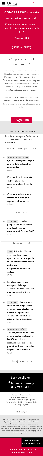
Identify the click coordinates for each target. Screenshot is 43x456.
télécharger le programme (22, 132)
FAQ (33, 400)
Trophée (26, 400)
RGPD (20, 402)
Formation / (20, 400)
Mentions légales (11, 402)
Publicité (14, 395)
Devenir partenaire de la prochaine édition (22, 451)
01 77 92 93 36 (22, 387)
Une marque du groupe (22, 405)
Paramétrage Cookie (31, 402)
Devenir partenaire (25, 395)
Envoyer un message (22, 383)
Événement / (12, 400)
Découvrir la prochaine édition (32, 442)
